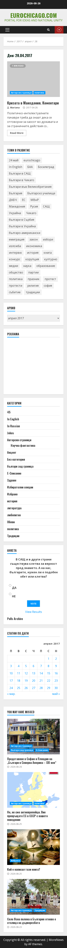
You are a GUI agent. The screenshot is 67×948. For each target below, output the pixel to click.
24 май (13, 160)
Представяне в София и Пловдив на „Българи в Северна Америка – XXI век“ (33, 736)
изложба (15, 246)
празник (33, 279)
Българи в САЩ (20, 173)
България (15, 193)
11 (18, 673)
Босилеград (46, 167)
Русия (34, 206)
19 (26, 681)
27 (33, 688)
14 (41, 673)
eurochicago (32, 160)
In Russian (13, 426)
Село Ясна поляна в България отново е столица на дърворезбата (33, 897)
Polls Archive (15, 619)
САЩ (46, 206)
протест (50, 279)
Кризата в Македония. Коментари (33, 79)
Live (59, 30)
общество (16, 272)
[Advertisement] (34, 367)
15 (48, 673)
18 (18, 681)
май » (56, 694)
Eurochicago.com (33, 15)
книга (48, 253)
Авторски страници (21, 92)
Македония (17, 206)
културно (50, 259)
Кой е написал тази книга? (33, 847)
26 (26, 688)
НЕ (14, 596)
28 (41, 688)
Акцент (11, 452)
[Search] (48, 29)
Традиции (13, 536)
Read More (16, 133)
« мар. (11, 694)
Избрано (12, 494)
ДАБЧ (13, 200)
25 (18, 688)
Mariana (15, 107)
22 (48, 681)
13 (33, 673)
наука (27, 266)
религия (33, 286)
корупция (32, 259)
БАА (30, 167)
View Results (33, 612)
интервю (15, 253)
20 (33, 681)
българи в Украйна (22, 226)
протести (15, 286)
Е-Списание (14, 473)
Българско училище (41, 193)
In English (15, 167)
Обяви (11, 522)
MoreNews (56, 940)
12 (26, 673)
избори (48, 239)
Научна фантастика (23, 445)
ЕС (23, 200)
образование (45, 266)
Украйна (15, 213)
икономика (34, 246)
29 (48, 688)
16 (56, 673)
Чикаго (31, 213)
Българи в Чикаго (21, 180)
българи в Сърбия (21, 220)
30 (56, 688)
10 (11, 673)
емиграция (16, 239)
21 (41, 681)
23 (56, 681)
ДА (14, 588)
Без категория (16, 459)
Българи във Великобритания (30, 187)
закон (33, 239)
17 (11, 681)
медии (13, 266)
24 (11, 688)
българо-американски (24, 233)
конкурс (14, 259)
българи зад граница (20, 466)
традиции (33, 292)
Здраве (11, 480)
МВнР (35, 200)
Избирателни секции (20, 487)
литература (14, 508)
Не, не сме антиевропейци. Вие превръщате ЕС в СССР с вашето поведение (33, 790)
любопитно (14, 515)
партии (33, 272)
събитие (15, 292)
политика (39, 92)
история (32, 253)
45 (9, 412)
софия (48, 286)
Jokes (10, 433)
